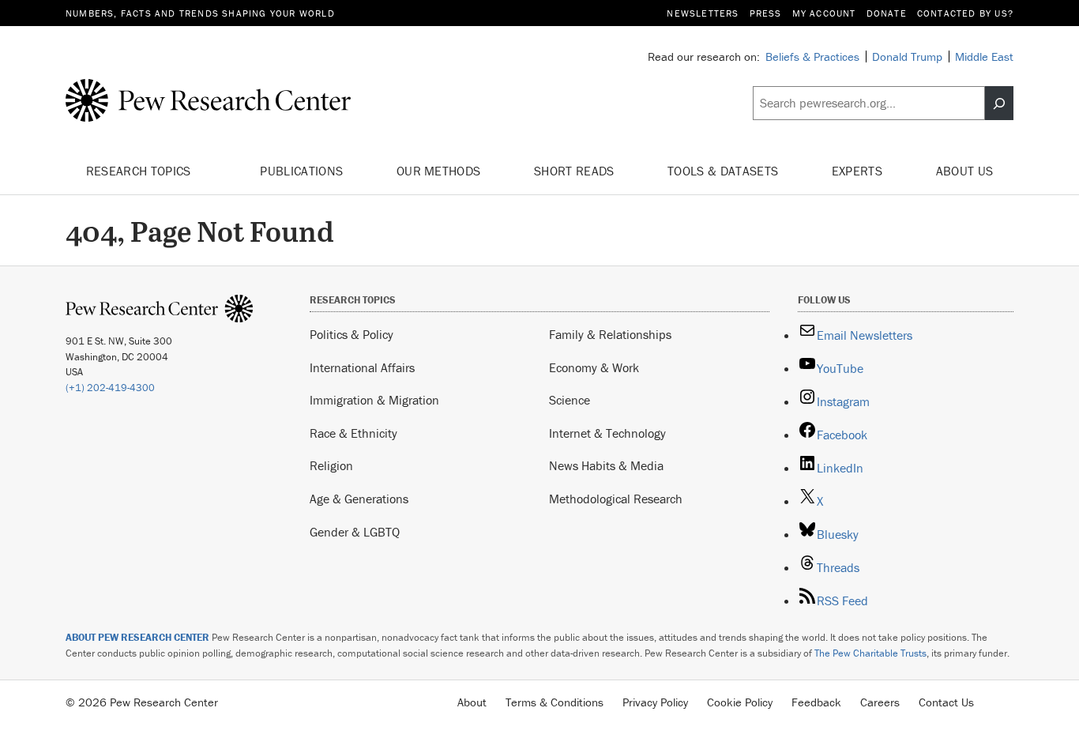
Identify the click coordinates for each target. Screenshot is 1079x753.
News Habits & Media (606, 465)
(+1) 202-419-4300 (110, 387)
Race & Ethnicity (353, 433)
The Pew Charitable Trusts (870, 653)
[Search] (999, 103)
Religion (331, 465)
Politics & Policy (351, 334)
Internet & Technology (607, 433)
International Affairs (362, 367)
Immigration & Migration (374, 400)
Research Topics (140, 171)
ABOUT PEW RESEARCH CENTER (137, 637)
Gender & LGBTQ (355, 532)
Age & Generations (359, 498)
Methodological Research (615, 498)
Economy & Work (594, 367)
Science (569, 400)
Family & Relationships (610, 334)
